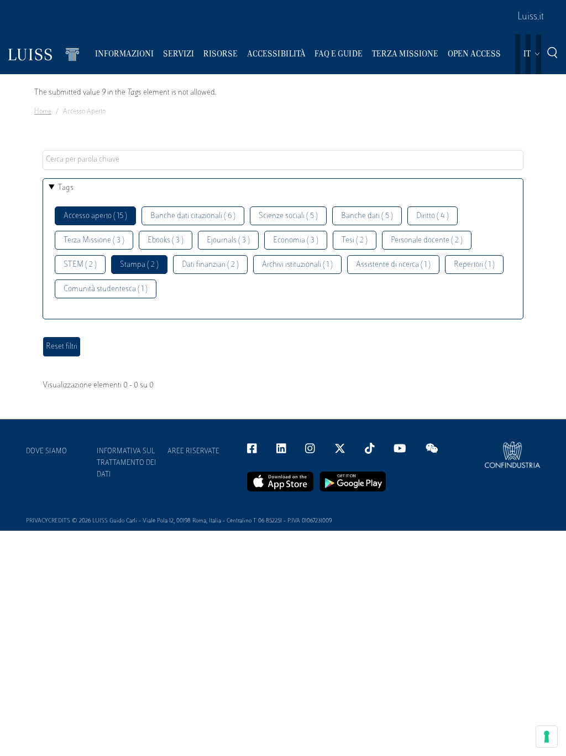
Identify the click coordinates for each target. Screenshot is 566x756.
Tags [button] (66, 188)
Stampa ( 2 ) (139, 265)
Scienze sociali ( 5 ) (288, 216)
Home (42, 111)
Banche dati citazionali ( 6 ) (192, 216)
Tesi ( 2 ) (355, 240)
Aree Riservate (193, 451)
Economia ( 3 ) (295, 240)
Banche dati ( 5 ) (367, 216)
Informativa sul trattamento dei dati (126, 463)
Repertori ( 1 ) (474, 265)
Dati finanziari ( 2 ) (210, 265)
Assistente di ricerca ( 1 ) (393, 265)
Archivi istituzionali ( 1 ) (297, 265)
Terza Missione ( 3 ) (94, 240)
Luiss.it (530, 17)
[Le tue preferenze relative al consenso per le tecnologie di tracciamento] (546, 736)
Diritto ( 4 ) (432, 216)
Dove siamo (46, 451)
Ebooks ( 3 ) (166, 240)
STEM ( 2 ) (80, 265)
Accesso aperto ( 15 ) (95, 216)
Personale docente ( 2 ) (427, 240)
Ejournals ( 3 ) (228, 240)
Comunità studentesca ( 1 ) (106, 289)
